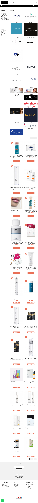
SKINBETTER (31, 87)
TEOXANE (2, 16)
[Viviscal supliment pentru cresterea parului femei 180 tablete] (31, 230)
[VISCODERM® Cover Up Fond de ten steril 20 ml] (16, 374)
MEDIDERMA (3, 22)
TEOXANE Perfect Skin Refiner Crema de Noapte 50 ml (16, 327)
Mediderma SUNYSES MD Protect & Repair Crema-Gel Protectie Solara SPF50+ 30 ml (16, 428)
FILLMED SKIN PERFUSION (5, 19)
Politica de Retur (16, 485)
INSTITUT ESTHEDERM (4, 15)
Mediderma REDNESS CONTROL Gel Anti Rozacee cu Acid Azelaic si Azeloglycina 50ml (17, 405)
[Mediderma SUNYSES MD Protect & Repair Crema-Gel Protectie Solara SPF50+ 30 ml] (16, 420)
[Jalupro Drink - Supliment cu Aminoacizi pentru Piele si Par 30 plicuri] (31, 148)
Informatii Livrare (4, 487)
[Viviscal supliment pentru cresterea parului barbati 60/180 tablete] (31, 420)
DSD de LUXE (3, 31)
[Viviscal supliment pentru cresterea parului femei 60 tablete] (16, 259)
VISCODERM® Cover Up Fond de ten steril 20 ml (17, 382)
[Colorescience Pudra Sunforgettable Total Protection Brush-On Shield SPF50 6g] (31, 203)
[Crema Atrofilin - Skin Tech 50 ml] (31, 443)
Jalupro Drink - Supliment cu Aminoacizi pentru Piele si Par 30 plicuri (31, 156)
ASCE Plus (2, 28)
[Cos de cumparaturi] (36, 6)
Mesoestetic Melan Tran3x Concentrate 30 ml (30, 382)
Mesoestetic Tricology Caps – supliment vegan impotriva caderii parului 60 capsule (16, 451)
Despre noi (3, 484)
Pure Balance (3, 33)
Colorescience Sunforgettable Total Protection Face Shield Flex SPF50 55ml (16, 156)
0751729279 (19, 477)
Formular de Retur (16, 487)
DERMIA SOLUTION (3, 30)
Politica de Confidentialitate (5, 486)
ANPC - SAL (15, 490)
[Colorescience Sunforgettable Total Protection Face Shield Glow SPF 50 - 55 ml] (31, 286)
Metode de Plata (16, 484)
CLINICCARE (17, 94)
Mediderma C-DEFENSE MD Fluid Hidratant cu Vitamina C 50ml (30, 405)
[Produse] (1, 6)
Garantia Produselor (17, 486)
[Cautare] (36, 2)
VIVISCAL (2, 21)
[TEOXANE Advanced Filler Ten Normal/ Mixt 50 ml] (16, 175)
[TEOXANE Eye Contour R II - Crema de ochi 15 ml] (16, 286)
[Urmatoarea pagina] (36, 459)
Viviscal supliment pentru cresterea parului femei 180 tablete (31, 243)
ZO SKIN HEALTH (3, 35)
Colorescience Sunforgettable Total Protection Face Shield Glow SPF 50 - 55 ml (30, 297)
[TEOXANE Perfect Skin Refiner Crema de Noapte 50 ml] (16, 316)
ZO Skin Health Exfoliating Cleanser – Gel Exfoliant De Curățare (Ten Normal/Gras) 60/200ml (31, 268)
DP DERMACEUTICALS (4, 18)
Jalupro (2, 32)
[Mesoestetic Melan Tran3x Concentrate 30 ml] (31, 374)
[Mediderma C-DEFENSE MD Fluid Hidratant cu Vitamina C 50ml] (31, 397)
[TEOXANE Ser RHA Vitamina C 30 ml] (31, 347)
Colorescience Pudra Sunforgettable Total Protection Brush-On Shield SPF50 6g (30, 211)
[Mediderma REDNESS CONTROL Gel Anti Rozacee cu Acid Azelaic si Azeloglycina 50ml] (16, 397)
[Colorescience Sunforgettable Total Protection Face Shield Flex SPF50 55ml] (16, 148)
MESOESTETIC (3, 17)
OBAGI (2, 12)
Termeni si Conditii (4, 485)
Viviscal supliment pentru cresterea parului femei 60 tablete (17, 268)
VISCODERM (2, 26)
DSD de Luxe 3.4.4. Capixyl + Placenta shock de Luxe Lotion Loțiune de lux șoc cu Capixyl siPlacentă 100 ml (30, 327)
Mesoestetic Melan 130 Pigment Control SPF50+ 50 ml (30, 188)
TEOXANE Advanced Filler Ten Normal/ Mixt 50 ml (16, 188)
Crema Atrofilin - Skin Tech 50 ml (30, 450)
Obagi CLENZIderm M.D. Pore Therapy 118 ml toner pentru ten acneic (16, 243)
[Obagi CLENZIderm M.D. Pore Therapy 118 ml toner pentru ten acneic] (16, 230)
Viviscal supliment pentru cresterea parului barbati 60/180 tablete (31, 428)
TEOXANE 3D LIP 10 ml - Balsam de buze (16, 211)
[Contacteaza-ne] (34, 6)
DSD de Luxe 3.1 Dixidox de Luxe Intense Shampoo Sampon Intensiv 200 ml (16, 359)
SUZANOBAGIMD (3, 13)
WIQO (2, 20)
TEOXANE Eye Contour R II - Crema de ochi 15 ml (16, 297)
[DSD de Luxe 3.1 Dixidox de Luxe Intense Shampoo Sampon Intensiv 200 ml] (16, 347)
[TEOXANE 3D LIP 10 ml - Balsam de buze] (16, 203)
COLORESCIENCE (3, 14)
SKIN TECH (2, 27)
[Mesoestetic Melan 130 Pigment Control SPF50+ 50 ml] (31, 175)
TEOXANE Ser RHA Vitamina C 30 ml (31, 358)
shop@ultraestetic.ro (19, 478)
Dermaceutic (2, 29)
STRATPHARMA (3, 34)
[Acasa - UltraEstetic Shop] (6, 2)
